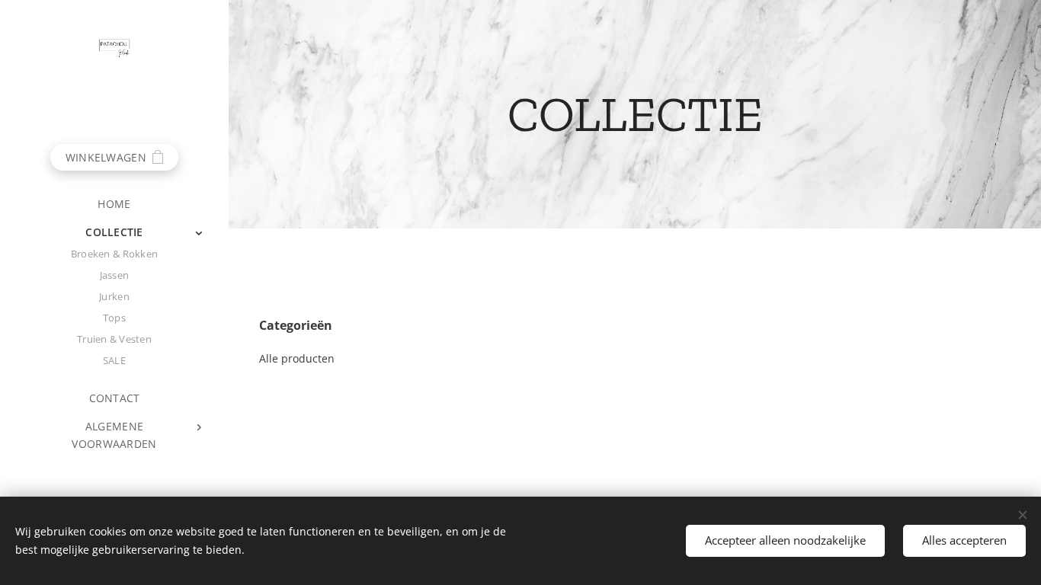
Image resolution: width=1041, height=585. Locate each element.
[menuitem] (114, 204)
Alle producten (297, 358)
